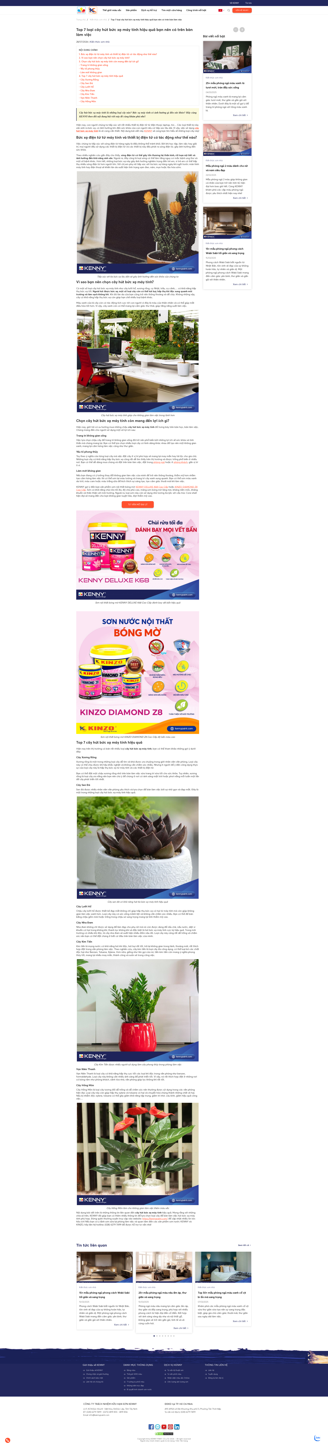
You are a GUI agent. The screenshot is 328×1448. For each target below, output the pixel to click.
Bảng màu (131, 1370)
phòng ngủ (159, 462)
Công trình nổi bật (196, 10)
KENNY (148, 130)
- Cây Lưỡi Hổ (86, 86)
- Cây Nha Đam (87, 90)
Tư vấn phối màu (174, 1374)
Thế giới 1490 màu (134, 1374)
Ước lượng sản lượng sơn (177, 1382)
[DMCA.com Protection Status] (164, 1433)
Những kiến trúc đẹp (135, 1385)
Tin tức (248, 3)
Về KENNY (234, 3)
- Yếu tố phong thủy (89, 68)
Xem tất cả (243, 1245)
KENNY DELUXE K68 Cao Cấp (152, 486)
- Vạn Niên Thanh (88, 97)
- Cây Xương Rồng (89, 79)
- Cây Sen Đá (86, 83)
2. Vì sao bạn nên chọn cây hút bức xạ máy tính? (104, 57)
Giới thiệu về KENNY (94, 1370)
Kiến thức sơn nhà (98, 19)
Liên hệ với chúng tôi (94, 1382)
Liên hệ (211, 1370)
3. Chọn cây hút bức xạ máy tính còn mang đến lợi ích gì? (109, 61)
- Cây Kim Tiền (86, 94)
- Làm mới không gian (90, 72)
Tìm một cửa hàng (171, 10)
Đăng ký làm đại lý (215, 1378)
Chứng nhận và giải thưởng (97, 1374)
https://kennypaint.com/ (155, 1218)
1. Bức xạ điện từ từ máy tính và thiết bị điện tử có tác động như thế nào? (118, 54)
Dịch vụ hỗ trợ (149, 10)
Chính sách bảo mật (94, 1378)
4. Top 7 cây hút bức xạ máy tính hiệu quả (101, 76)
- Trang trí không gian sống (93, 65)
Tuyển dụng (213, 1374)
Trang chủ (81, 19)
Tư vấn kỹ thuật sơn (175, 1370)
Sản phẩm (131, 1378)
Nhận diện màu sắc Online (178, 1378)
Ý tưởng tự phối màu (135, 1382)
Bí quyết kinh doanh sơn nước (139, 1389)
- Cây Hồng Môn (87, 101)
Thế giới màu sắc (111, 10)
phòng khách (181, 462)
